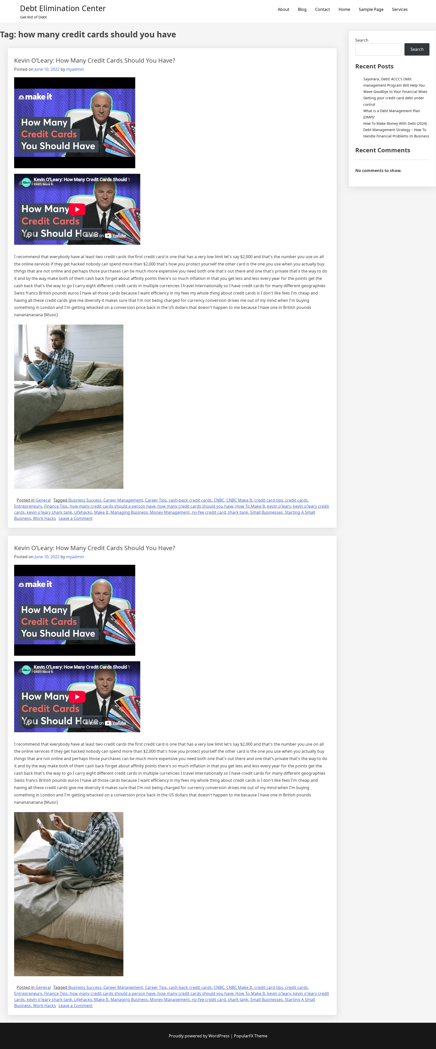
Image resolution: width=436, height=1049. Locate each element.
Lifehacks (83, 512)
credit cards (296, 500)
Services (400, 9)
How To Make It (250, 506)
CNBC (219, 500)
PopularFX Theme (250, 1036)
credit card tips (268, 500)
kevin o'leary (279, 506)
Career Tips (156, 500)
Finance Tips (56, 506)
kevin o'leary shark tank (49, 512)
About (283, 9)
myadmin (75, 69)
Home (344, 9)
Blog (302, 9)
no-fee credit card (209, 512)
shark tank (238, 512)
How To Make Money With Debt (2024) (395, 123)
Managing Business (129, 512)
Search (361, 40)
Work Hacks (44, 518)
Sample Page (371, 9)
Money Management (170, 512)
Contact (322, 9)
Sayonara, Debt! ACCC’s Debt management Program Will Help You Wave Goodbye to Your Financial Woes (395, 85)
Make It (101, 512)
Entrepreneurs (28, 506)
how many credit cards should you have (195, 506)
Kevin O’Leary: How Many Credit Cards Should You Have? (94, 60)
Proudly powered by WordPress (200, 1036)
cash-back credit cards (190, 500)
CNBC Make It (239, 500)
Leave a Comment (76, 518)
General (43, 500)
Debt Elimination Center (63, 8)
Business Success (84, 500)
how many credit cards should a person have (112, 506)
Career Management (123, 500)
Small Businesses (266, 512)
